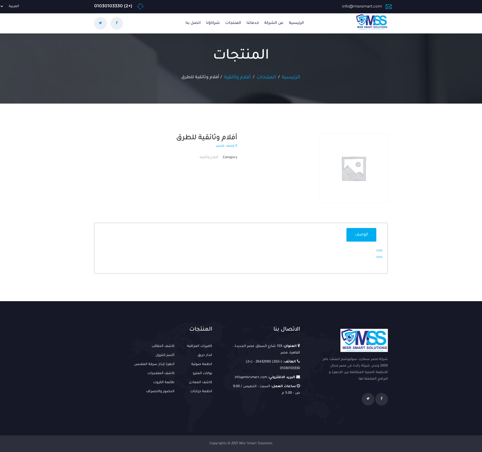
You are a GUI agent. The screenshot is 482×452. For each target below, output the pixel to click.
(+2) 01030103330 (114, 5)
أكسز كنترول (164, 355)
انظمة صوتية (201, 364)
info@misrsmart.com (362, 6)
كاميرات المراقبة (199, 346)
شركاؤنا (213, 23)
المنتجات (233, 23)
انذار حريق (205, 355)
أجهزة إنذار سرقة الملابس (154, 364)
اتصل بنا (193, 23)
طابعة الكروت (163, 382)
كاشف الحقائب (163, 346)
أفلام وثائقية (237, 77)
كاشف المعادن (200, 382)
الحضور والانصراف (160, 391)
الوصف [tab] (361, 235)
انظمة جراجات (201, 391)
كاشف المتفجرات (160, 373)
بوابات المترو (202, 373)
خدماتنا (253, 23)
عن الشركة (274, 23)
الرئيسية (296, 23)
